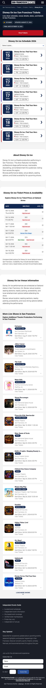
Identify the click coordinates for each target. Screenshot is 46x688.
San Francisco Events (9, 7)
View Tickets (23, 33)
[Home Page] (23, 2)
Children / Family (28, 7)
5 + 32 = (5, 672)
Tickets (41, 51)
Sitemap (21, 684)
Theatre (19, 7)
